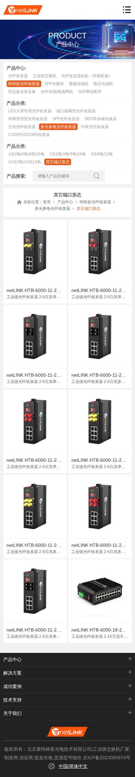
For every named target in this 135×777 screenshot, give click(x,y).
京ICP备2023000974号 (106, 757)
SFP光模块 (54, 83)
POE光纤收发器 (95, 126)
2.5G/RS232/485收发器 (29, 134)
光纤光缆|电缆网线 (57, 91)
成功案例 (12, 686)
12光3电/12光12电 (24, 162)
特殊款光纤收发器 (24, 83)
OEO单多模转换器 (101, 119)
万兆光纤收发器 (22, 126)
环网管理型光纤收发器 (28, 119)
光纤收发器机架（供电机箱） (86, 76)
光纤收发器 (18, 76)
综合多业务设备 (22, 91)
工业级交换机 (44, 76)
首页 (47, 202)
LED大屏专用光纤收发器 (29, 111)
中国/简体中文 (73, 766)
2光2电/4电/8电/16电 (67, 154)
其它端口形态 (57, 162)
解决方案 (12, 673)
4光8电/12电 (102, 154)
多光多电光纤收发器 (58, 126)
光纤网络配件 (90, 91)
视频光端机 (78, 83)
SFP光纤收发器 (66, 119)
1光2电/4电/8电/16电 (26, 154)
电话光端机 (103, 83)
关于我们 (12, 713)
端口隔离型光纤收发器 (76, 111)
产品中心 (65, 202)
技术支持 (12, 699)
